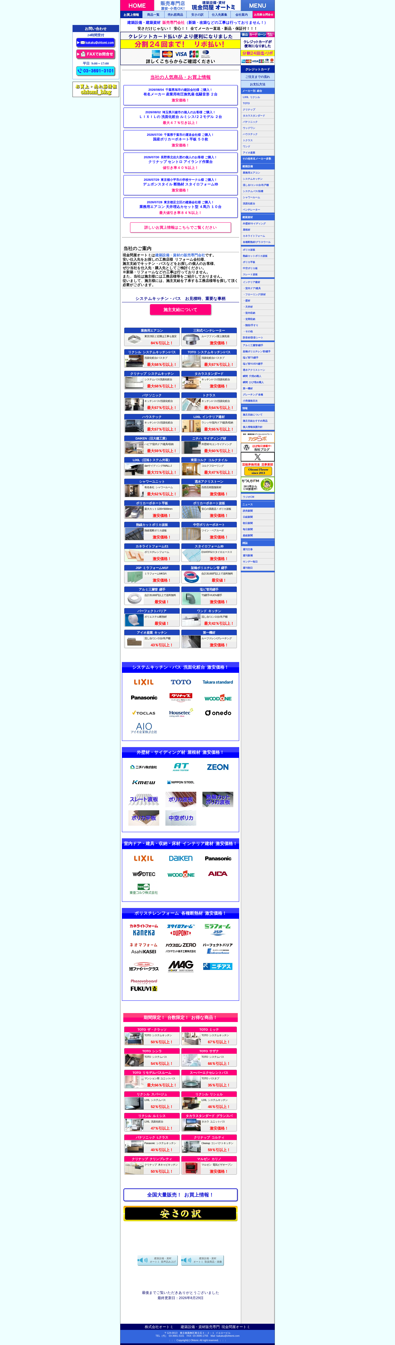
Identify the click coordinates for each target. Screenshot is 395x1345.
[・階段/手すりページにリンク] (258, 325)
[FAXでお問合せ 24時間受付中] (96, 59)
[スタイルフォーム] (180, 185)
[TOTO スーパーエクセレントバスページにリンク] (209, 1079)
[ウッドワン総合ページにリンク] (217, 704)
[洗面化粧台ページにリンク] (258, 203)
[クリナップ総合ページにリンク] (152, 380)
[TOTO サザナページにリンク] (209, 1057)
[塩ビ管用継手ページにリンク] (209, 596)
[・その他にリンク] (258, 331)
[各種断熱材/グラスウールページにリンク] (258, 242)
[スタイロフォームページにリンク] (209, 553)
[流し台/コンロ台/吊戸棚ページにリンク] (258, 185)
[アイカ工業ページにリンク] (217, 880)
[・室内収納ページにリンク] (258, 313)
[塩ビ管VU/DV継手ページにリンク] (258, 364)
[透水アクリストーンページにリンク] (209, 488)
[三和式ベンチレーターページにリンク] (209, 337)
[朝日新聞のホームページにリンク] (258, 523)
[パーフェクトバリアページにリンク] (152, 617)
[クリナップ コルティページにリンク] (209, 1144)
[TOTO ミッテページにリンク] (209, 1036)
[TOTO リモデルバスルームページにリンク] (152, 1079)
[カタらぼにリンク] (257, 437)
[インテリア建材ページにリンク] (258, 282)
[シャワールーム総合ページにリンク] (152, 488)
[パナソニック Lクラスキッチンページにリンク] (152, 1144)
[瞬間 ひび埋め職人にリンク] (258, 382)
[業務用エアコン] (180, 207)
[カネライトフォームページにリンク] (258, 236)
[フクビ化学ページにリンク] (143, 992)
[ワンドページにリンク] (209, 617)
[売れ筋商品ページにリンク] (175, 14)
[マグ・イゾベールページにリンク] (180, 973)
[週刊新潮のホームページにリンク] (258, 555)
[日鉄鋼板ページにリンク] (180, 789)
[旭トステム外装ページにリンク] (152, 466)
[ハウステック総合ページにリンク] (152, 423)
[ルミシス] (180, 117)
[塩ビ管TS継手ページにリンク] (258, 357)
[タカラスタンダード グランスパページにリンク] (209, 1122)
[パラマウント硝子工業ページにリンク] (180, 955)
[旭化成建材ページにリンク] (143, 955)
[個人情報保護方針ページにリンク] (258, 427)
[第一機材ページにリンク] (209, 639)
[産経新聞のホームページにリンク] (258, 535)
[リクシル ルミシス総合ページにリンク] (152, 1122)
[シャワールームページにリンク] (258, 197)
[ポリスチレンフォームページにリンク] (143, 936)
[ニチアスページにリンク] (217, 973)
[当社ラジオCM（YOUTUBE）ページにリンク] (258, 497)
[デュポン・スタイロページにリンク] (180, 936)
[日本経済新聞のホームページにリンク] (258, 517)
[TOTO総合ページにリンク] (209, 358)
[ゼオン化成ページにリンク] (217, 774)
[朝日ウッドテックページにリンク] (143, 880)
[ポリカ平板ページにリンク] (152, 509)
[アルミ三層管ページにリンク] (152, 596)
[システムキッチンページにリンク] (258, 179)
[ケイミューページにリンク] (143, 789)
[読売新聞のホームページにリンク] (258, 511)
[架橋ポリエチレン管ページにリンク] (209, 574)
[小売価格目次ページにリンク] (258, 401)
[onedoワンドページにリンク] (258, 146)
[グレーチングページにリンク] (258, 394)
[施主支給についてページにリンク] (180, 309)
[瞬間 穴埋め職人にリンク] (258, 376)
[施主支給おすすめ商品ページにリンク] (258, 421)
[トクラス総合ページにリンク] (209, 401)
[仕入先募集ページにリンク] (219, 14)
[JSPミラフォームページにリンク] (217, 936)
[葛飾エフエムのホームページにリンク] (257, 484)
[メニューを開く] (258, 5)
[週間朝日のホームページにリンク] (258, 568)
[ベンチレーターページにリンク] (258, 210)
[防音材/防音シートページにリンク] (258, 337)
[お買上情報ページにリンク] (131, 14)
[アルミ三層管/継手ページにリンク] (258, 345)
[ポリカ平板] (180, 140)
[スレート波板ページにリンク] (143, 806)
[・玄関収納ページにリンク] (258, 319)
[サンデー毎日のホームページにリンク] (258, 561)
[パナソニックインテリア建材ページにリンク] (217, 865)
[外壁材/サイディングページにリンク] (258, 223)
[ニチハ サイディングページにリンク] (209, 445)
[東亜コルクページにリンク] (209, 466)
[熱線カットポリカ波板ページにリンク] (258, 256)
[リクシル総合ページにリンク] (152, 358)
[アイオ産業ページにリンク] (152, 639)
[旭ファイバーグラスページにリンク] (143, 973)
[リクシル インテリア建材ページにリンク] (209, 423)
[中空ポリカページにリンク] (209, 531)
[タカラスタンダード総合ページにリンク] (209, 380)
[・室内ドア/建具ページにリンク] (258, 288)
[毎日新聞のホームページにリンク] (258, 529)
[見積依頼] (180, 95)
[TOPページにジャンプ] (137, 5)
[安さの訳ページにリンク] (197, 14)
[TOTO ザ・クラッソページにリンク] (152, 1036)
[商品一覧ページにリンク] (153, 14)
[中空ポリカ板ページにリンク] (180, 825)
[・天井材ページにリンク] (258, 307)
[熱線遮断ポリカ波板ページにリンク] (152, 531)
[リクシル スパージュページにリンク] (152, 1101)
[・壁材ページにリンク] (258, 300)
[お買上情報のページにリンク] (180, 75)
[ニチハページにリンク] (143, 774)
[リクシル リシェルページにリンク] (209, 1101)
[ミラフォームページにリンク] (152, 574)
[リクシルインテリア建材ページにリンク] (143, 865)
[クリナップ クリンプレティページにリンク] (152, 1165)
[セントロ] (180, 162)
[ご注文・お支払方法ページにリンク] (257, 69)
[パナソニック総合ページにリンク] (152, 401)
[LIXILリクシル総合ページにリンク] (258, 97)
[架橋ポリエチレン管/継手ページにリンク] (258, 351)
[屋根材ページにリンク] (258, 230)
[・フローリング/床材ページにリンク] (258, 294)
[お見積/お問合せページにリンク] (263, 14)
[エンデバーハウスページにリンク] (217, 955)
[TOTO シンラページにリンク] (152, 1057)
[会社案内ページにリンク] (241, 14)
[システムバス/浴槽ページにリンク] (258, 191)
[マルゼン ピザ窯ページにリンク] (209, 1165)
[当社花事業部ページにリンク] (257, 469)
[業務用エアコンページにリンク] (152, 337)
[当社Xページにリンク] (257, 457)
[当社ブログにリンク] (257, 447)
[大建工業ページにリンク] (152, 445)
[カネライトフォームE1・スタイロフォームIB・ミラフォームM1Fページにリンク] (152, 553)
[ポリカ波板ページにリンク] (209, 509)
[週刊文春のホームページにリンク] (258, 549)
